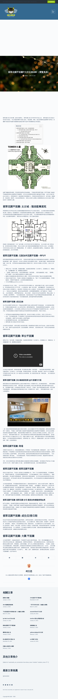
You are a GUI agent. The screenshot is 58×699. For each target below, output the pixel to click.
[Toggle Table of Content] (39, 126)
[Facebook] (9, 558)
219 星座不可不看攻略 (35, 597)
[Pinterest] (35, 558)
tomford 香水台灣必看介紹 (37, 618)
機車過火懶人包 (7, 632)
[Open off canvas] (53, 11)
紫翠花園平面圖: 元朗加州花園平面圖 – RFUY (28, 129)
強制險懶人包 (33, 625)
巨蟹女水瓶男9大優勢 (8, 646)
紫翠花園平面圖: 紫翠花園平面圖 (26, 137)
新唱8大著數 (6, 597)
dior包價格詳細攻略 (8, 604)
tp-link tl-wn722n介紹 (9, 618)
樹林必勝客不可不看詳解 (9, 625)
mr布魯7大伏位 (34, 639)
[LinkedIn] (48, 558)
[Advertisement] (29, 37)
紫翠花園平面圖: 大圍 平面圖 (23, 142)
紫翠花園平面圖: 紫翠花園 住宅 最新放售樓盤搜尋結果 (31, 139)
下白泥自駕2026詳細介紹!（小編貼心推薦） (14, 611)
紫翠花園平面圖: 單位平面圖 (23, 133)
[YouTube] (11, 684)
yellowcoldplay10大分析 (36, 632)
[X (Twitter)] (22, 558)
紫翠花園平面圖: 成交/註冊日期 (24, 140)
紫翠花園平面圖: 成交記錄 (26, 131)
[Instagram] (7, 684)
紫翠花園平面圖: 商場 (23, 136)
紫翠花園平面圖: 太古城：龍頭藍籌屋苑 (25, 128)
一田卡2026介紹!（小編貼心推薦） (39, 604)
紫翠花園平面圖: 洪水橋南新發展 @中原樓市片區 (30, 134)
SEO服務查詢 (51, 1)
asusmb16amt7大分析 (36, 611)
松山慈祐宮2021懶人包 (9, 639)
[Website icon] (29, 579)
